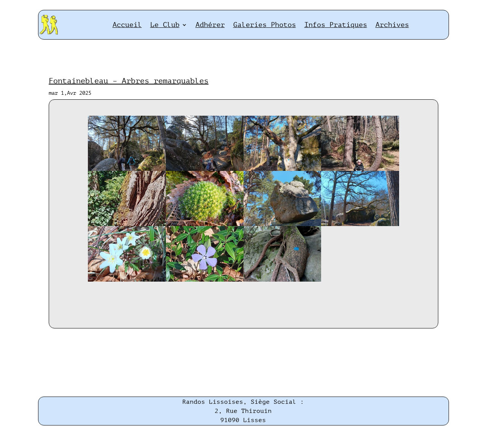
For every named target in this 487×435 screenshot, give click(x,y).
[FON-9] (127, 280)
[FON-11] (282, 280)
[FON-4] (360, 169)
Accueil (127, 25)
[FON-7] (282, 224)
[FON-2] (205, 169)
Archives (392, 25)
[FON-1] (127, 169)
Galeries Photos (264, 25)
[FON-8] (360, 224)
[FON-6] (205, 224)
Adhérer (210, 25)
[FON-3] (282, 169)
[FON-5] (127, 224)
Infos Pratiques (335, 25)
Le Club (165, 25)
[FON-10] (205, 280)
